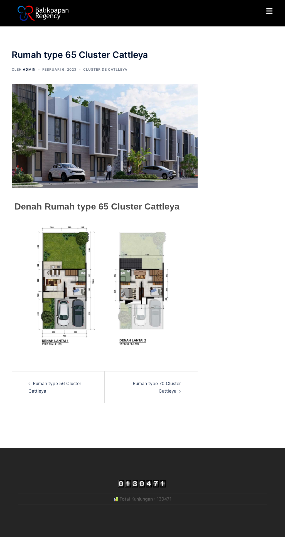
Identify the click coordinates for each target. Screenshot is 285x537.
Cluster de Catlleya (105, 69)
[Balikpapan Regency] (43, 13)
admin (29, 69)
